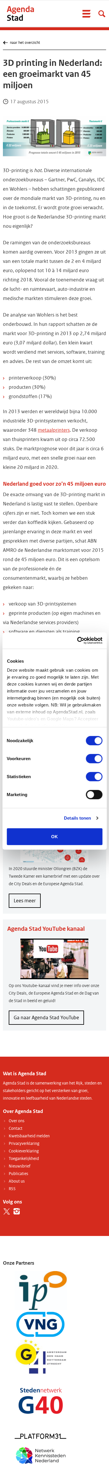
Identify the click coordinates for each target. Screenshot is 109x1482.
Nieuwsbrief (20, 1166)
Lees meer (27, 902)
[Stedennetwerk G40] (41, 1400)
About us (17, 1181)
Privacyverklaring (24, 1143)
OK (54, 836)
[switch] (94, 758)
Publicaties (18, 1173)
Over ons (16, 1120)
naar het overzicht (25, 42)
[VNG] (41, 1324)
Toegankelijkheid (24, 1158)
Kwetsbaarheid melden (29, 1136)
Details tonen (77, 818)
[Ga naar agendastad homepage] (20, 13)
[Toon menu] (86, 13)
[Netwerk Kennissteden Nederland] (41, 1454)
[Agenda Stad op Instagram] (16, 1211)
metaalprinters (54, 430)
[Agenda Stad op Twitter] (6, 1211)
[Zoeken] (101, 13)
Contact (15, 1128)
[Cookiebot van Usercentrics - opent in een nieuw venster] (77, 640)
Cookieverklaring (24, 1151)
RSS (12, 1188)
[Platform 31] (41, 1436)
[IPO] (41, 1290)
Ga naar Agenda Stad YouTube (46, 1018)
